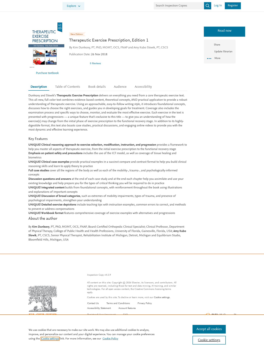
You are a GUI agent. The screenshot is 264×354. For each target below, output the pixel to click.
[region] (132, 334)
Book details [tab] (97, 87)
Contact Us (93, 303)
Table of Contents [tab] (67, 87)
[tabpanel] (107, 168)
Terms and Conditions (118, 303)
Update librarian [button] (223, 51)
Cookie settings (162, 297)
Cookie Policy (110, 338)
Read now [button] (220, 31)
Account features (127, 308)
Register (233, 5)
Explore (71, 6)
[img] (78, 63)
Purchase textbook (47, 73)
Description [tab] (39, 87)
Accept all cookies (209, 329)
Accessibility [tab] (143, 87)
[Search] (207, 5)
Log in (218, 5)
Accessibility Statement (99, 308)
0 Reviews (95, 63)
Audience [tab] (120, 87)
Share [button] (217, 45)
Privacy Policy (145, 303)
